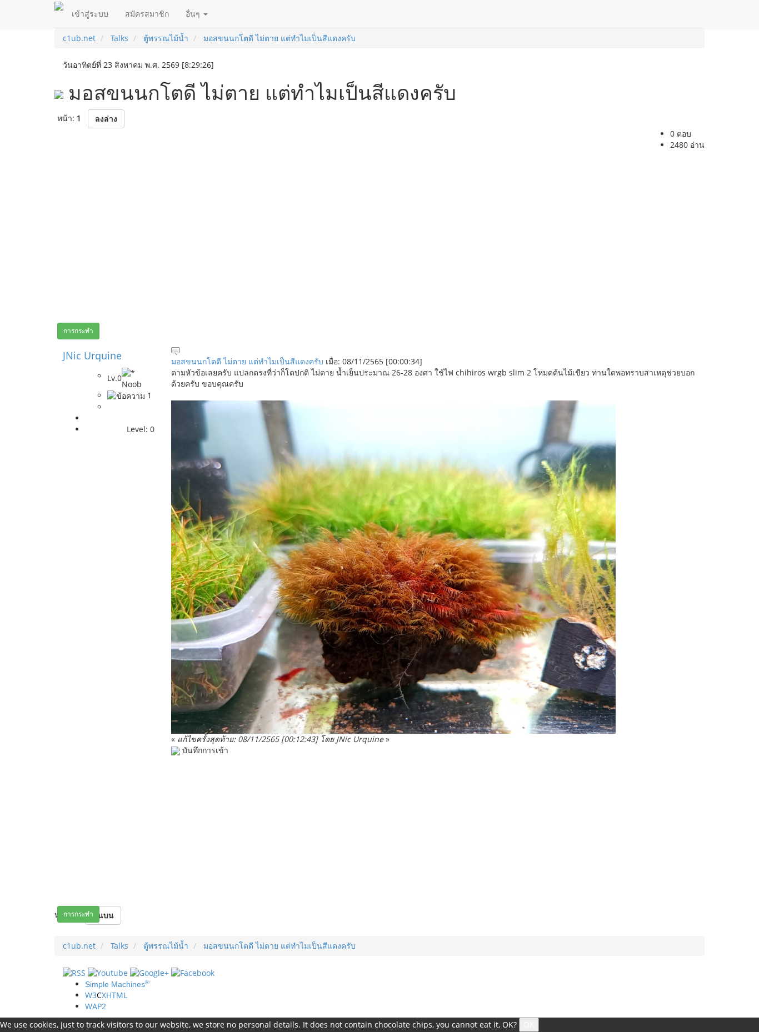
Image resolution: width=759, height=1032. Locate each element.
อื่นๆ (194, 13)
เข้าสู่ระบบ (90, 13)
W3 (106, 995)
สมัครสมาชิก (147, 13)
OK (529, 1024)
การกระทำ (78, 330)
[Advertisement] (379, 234)
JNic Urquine (92, 355)
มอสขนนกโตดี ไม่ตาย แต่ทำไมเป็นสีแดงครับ (247, 361)
